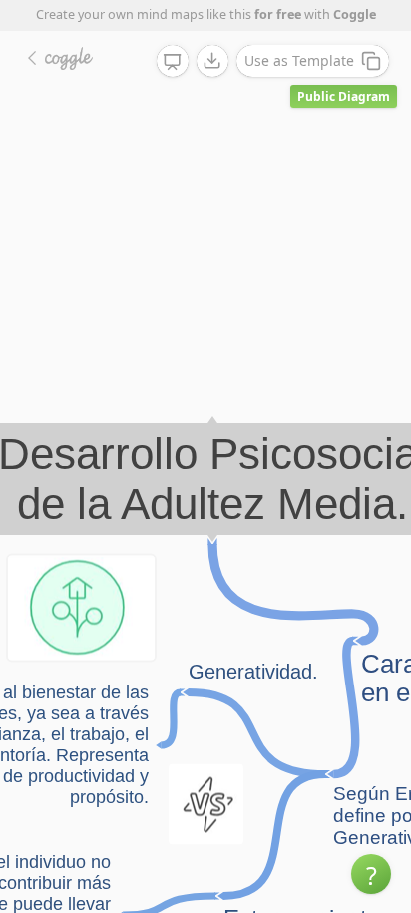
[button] (371, 874)
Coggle (354, 14)
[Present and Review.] (173, 62)
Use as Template (299, 60)
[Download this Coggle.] (212, 61)
